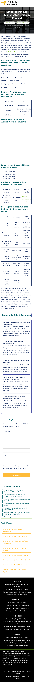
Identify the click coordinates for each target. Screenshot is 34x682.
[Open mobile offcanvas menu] (32, 3)
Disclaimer (16, 676)
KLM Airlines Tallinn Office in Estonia (17, 645)
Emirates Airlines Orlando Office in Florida (15, 555)
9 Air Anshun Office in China (17, 603)
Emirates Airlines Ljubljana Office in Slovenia (16, 560)
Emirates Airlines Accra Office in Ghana (15, 536)
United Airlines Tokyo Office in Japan (17, 619)
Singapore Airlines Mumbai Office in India (17, 626)
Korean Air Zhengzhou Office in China (17, 643)
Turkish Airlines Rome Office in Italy (17, 595)
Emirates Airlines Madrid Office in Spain (15, 565)
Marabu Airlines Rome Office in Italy (17, 637)
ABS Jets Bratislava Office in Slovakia (17, 608)
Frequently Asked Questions (13, 517)
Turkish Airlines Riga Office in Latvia (17, 589)
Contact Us (17, 678)
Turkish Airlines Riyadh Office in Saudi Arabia (17, 592)
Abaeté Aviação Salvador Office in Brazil (17, 605)
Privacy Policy (25, 676)
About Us (8, 676)
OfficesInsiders (9, 23)
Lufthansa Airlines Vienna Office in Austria (17, 640)
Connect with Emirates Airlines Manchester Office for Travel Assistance (16, 491)
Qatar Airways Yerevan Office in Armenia (17, 629)
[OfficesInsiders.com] (9, 4)
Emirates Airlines (22, 23)
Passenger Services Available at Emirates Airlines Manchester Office (17, 513)
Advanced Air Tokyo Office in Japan (17, 611)
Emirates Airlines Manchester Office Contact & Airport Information (15, 495)
